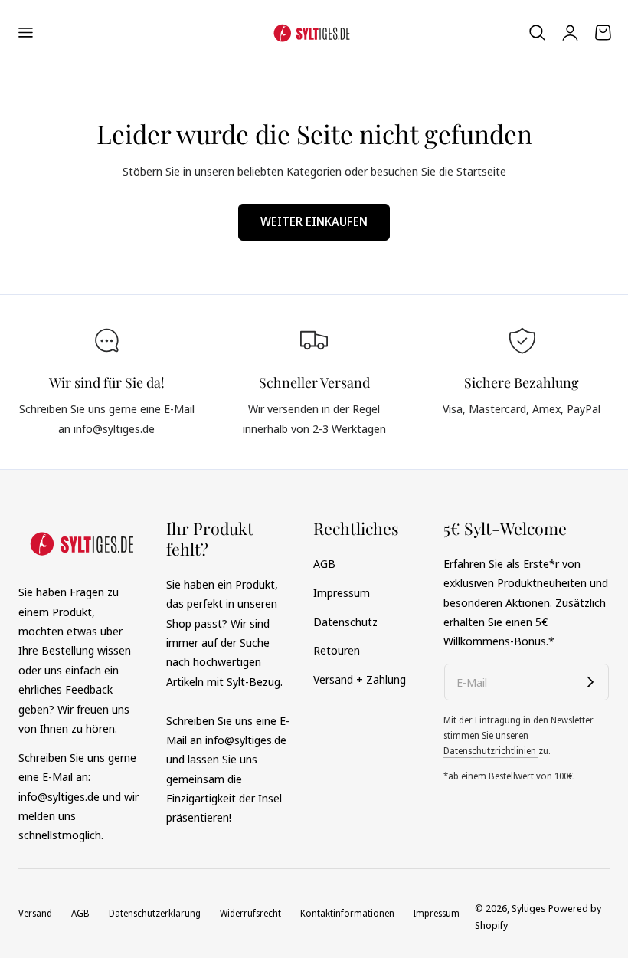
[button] (25, 32)
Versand (35, 913)
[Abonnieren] (590, 682)
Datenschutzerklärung (155, 913)
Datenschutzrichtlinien (490, 750)
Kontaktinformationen (347, 913)
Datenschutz (345, 621)
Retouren (336, 650)
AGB (324, 563)
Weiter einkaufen (314, 221)
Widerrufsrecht (250, 913)
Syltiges (529, 908)
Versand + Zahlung (359, 679)
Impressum (341, 592)
